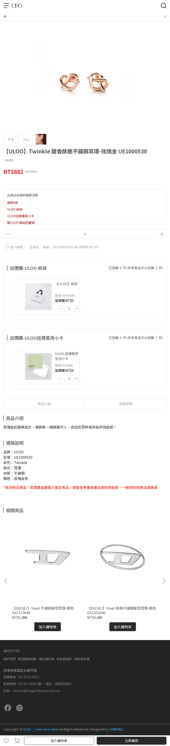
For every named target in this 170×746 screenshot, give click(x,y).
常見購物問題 (27, 659)
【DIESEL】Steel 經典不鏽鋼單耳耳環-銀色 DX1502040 (121, 610)
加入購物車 (59, 740)
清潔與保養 (82, 659)
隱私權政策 (46, 659)
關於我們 (9, 659)
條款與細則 (64, 659)
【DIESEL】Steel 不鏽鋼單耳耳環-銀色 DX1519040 (43, 610)
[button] (164, 580)
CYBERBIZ (116, 729)
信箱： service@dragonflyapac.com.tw (31, 690)
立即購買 (131, 740)
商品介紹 (44, 403)
